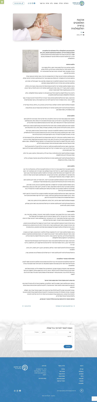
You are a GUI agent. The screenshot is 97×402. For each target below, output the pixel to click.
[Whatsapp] (30, 3)
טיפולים (66, 3)
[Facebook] (34, 3)
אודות (47, 3)
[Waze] (28, 3)
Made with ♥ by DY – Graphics (48, 395)
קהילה (61, 3)
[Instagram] (32, 3)
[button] (2, 2)
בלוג (51, 3)
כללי (81, 32)
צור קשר (42, 3)
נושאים (56, 3)
